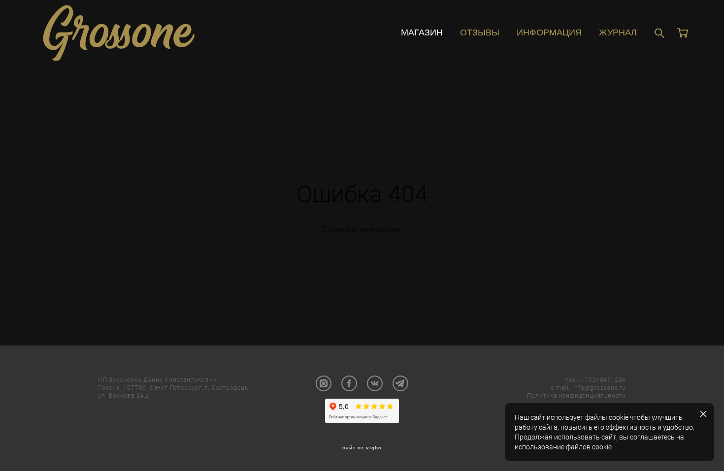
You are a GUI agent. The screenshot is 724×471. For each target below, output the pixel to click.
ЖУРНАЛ (618, 32)
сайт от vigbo (362, 447)
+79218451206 (603, 379)
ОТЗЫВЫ (479, 32)
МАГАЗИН (422, 32)
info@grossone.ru (599, 387)
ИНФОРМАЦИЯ (549, 32)
